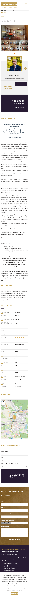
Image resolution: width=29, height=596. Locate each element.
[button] (14, 417)
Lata (2, 458)
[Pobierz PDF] (8, 21)
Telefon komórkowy (8, 514)
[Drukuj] (5, 21)
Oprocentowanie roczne (10, 464)
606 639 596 (8, 86)
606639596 (8, 89)
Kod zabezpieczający (8, 520)
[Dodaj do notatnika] (11, 21)
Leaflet (13, 438)
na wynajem (10, 563)
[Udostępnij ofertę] (14, 21)
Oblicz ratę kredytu (19, 107)
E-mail (3, 508)
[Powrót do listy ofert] (2, 21)
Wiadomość (5, 526)
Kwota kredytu (6, 451)
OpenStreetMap (20, 438)
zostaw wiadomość (21, 84)
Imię (2, 502)
